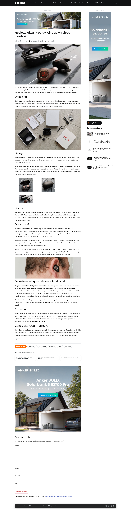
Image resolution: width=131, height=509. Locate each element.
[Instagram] (111, 506)
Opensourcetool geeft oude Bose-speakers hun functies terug (102, 150)
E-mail (59, 346)
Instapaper (52, 346)
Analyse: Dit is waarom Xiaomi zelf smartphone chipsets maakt (103, 167)
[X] (106, 506)
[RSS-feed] (113, 506)
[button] (115, 3)
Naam (17, 468)
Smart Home (63, 3)
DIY (96, 3)
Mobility (81, 3)
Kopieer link (68, 346)
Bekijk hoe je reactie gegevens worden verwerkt (58, 496)
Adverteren (32, 506)
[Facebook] (103, 506)
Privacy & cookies (53, 506)
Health (54, 3)
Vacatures (38, 506)
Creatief (73, 3)
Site (16, 483)
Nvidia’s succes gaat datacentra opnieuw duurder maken (102, 158)
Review (18, 339)
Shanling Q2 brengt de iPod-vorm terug (102, 133)
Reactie (17, 445)
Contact (45, 506)
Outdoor (89, 3)
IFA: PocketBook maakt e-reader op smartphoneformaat (103, 141)
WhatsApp (31, 346)
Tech (36, 3)
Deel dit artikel (20, 346)
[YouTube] (108, 506)
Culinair (103, 3)
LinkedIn (44, 346)
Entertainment (45, 3)
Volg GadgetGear (95, 123)
